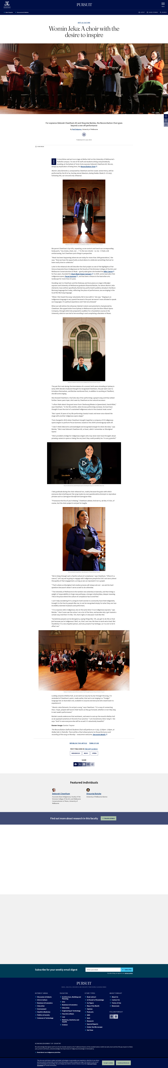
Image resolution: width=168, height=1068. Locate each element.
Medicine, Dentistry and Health (70, 1021)
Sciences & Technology (45, 1018)
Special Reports (92, 1024)
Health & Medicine (43, 1012)
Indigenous (75, 753)
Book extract (91, 997)
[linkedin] (116, 1016)
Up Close (90, 1030)
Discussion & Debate (22, 12)
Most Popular (9, 12)
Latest (143, 12)
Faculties (64, 993)
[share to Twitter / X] (80, 764)
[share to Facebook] (76, 764)
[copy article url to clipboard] (92, 764)
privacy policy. (129, 973)
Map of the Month (93, 1006)
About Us (115, 997)
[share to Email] (88, 764)
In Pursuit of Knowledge (95, 1000)
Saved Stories (153, 12)
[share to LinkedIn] (84, 764)
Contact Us (116, 1000)
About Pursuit (116, 993)
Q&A (88, 1015)
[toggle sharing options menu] (166, 116)
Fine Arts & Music (91, 749)
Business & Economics (45, 1003)
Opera (94, 753)
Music (86, 753)
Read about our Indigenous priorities (48, 1052)
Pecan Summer (70, 276)
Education (41, 1006)
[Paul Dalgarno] (84, 134)
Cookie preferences (123, 1063)
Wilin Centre (108, 271)
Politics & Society (43, 1015)
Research (90, 1021)
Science (65, 1025)
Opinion (89, 1009)
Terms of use (94, 743)
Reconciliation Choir (88, 166)
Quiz (88, 1018)
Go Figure (90, 1003)
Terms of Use (116, 1003)
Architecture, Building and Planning (71, 998)
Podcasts (90, 1012)
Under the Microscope (94, 1027)
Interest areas (41, 993)
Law (63, 1017)
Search (164, 12)
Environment (41, 1009)
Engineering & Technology (71, 1011)
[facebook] (112, 1016)
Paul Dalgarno (76, 129)
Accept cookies (108, 1063)
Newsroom (115, 1006)
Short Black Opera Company (81, 274)
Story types (90, 993)
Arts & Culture (42, 1000)
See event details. (99, 734)
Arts (63, 1002)
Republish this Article (78, 743)
